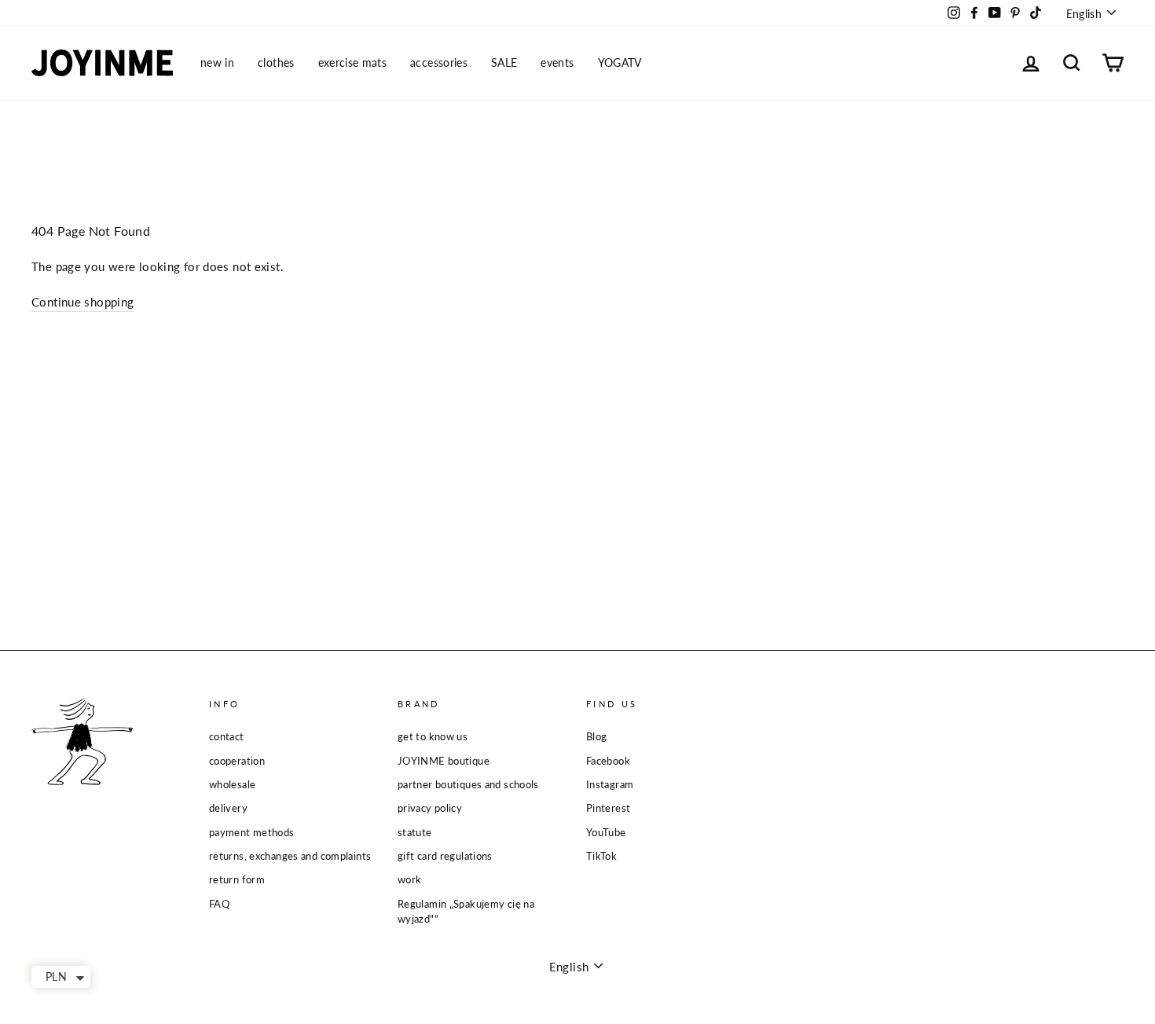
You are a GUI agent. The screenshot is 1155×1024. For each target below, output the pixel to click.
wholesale (232, 784)
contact (226, 736)
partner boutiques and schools (468, 784)
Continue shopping (82, 302)
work (410, 879)
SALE (504, 62)
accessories (439, 62)
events (557, 62)
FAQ (219, 903)
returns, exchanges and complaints (290, 856)
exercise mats (352, 62)
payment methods (252, 832)
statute (415, 832)
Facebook (608, 760)
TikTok (601, 856)
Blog (596, 736)
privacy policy (430, 808)
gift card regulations (445, 856)
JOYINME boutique (444, 760)
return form (237, 879)
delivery (228, 808)
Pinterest (608, 808)
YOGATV (620, 62)
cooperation (237, 760)
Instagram (609, 784)
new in (217, 62)
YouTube (606, 832)
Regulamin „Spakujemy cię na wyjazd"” (466, 911)
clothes (276, 62)
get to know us (433, 736)
